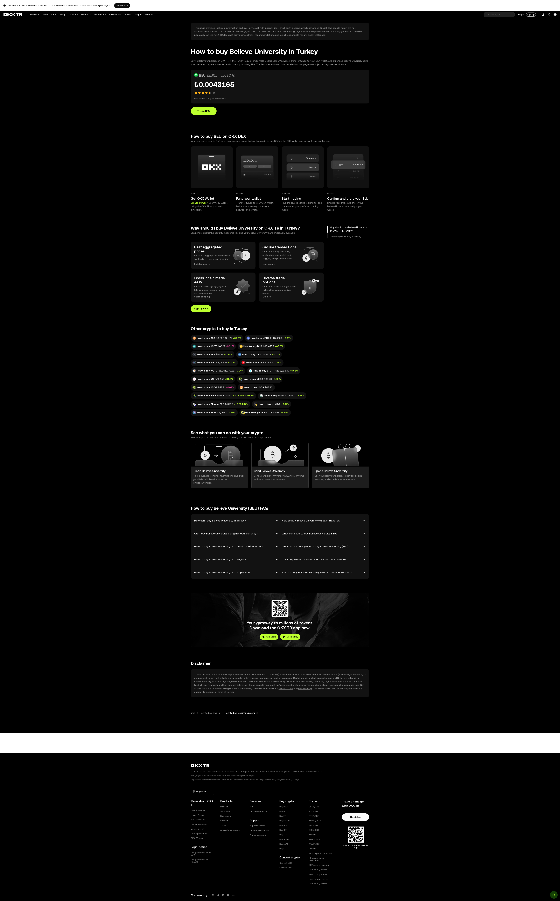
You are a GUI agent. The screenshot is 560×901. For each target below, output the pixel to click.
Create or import (199, 202)
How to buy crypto (210, 713)
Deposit (85, 14)
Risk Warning (305, 688)
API (251, 807)
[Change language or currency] (555, 14)
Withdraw (99, 14)
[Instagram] (223, 895)
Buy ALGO (284, 839)
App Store (271, 637)
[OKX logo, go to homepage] (13, 14)
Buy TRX (283, 835)
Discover (33, 14)
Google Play (292, 637)
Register (355, 817)
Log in (521, 14)
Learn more (268, 264)
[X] (213, 895)
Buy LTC (283, 849)
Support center (257, 825)
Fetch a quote (202, 264)
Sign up (531, 14)
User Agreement (198, 810)
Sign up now (201, 308)
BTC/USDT (314, 811)
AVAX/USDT (314, 844)
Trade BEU (203, 111)
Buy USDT (284, 807)
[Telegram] (218, 895)
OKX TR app (197, 838)
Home (192, 713)
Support (138, 14)
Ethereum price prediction (316, 859)
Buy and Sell (115, 14)
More (147, 14)
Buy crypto (225, 816)
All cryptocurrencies (229, 830)
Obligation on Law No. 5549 (201, 853)
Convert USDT (286, 863)
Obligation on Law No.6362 (199, 860)
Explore (266, 296)
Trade (45, 14)
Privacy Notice (197, 815)
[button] (234, 75)
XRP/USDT (314, 835)
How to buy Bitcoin (318, 874)
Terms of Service (225, 692)
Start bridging (202, 296)
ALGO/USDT (314, 839)
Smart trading (58, 14)
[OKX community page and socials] (233, 895)
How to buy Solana (318, 883)
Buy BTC (283, 811)
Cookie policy (197, 829)
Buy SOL (283, 825)
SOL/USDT (314, 825)
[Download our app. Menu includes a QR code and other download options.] (543, 14)
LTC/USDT (314, 849)
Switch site (122, 5)
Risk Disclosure (198, 819)
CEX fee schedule (258, 811)
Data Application (199, 833)
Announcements (258, 835)
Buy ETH (283, 816)
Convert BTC (285, 867)
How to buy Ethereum (319, 879)
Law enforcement (199, 824)
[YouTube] (228, 895)
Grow (73, 14)
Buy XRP (283, 830)
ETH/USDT (314, 816)
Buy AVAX (283, 844)
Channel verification (259, 830)
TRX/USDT (314, 830)
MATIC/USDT (315, 821)
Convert (128, 14)
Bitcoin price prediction (320, 853)
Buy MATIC (284, 821)
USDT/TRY (314, 807)
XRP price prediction (319, 865)
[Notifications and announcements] (549, 14)
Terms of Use (286, 688)
